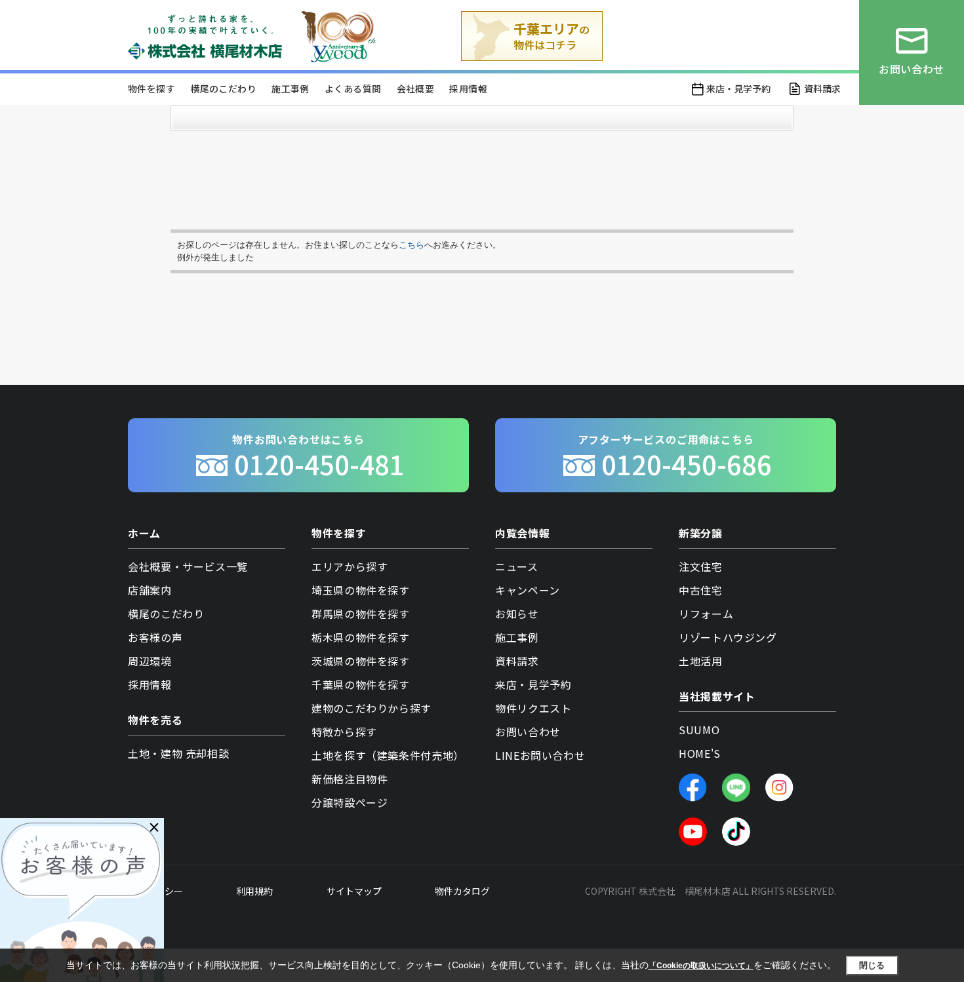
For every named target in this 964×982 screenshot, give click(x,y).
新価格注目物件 (349, 779)
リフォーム (706, 613)
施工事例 (290, 88)
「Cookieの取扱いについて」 (701, 965)
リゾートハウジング (728, 637)
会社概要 (416, 88)
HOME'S (700, 753)
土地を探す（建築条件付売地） (387, 755)
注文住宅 (701, 566)
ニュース (516, 566)
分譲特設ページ (349, 802)
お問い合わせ (528, 731)
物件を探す (151, 88)
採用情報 (468, 88)
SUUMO (699, 729)
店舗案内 (150, 590)
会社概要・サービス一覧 (188, 566)
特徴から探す (344, 731)
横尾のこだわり (223, 88)
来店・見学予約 (738, 88)
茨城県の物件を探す (360, 661)
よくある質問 (353, 88)
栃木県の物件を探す (360, 637)
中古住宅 (701, 590)
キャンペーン (527, 590)
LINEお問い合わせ (540, 755)
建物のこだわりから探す (371, 708)
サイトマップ (354, 890)
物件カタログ (462, 890)
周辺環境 (150, 661)
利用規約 (254, 890)
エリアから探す (349, 566)
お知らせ (517, 613)
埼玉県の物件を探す (360, 590)
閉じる (872, 965)
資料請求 (822, 88)
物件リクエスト (533, 708)
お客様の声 (155, 637)
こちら (411, 245)
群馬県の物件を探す (360, 613)
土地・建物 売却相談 (178, 753)
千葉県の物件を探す (360, 684)
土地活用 (701, 661)
